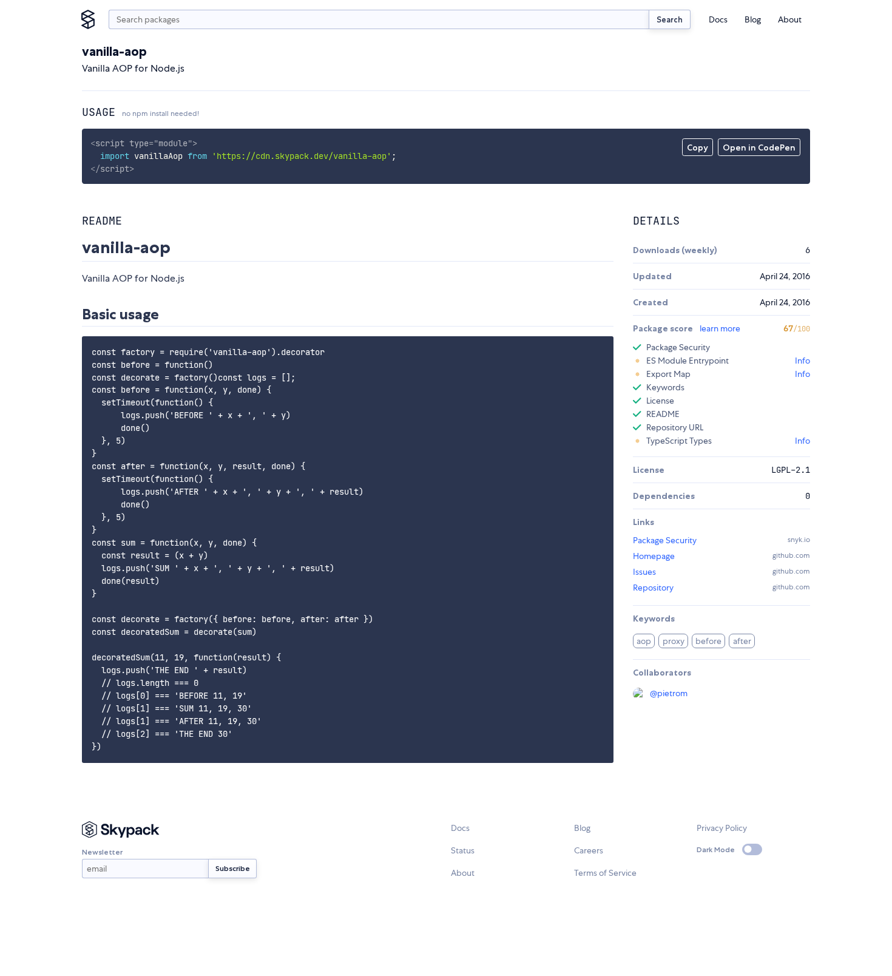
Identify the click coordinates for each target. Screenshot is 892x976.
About (790, 19)
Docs (718, 19)
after (742, 640)
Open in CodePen (759, 147)
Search (670, 19)
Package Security (665, 540)
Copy (697, 147)
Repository (653, 587)
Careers (588, 850)
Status (463, 850)
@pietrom (669, 693)
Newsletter (102, 851)
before (708, 640)
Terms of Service (605, 872)
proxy (673, 640)
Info (802, 360)
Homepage (654, 556)
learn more (720, 328)
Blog (753, 19)
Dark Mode (716, 849)
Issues (644, 571)
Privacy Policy (722, 827)
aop (644, 640)
